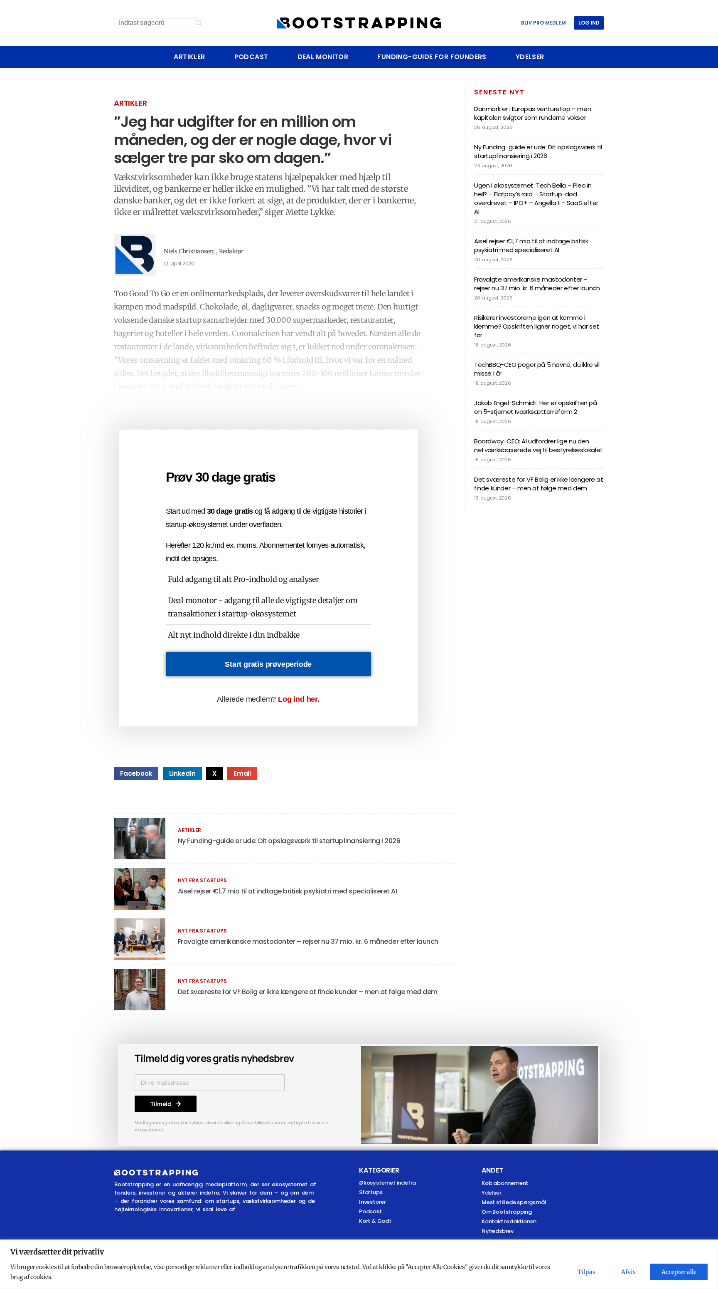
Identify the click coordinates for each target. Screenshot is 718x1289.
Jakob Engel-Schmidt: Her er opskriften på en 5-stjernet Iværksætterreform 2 (535, 407)
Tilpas (586, 1272)
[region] (359, 1264)
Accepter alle (678, 1272)
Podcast (251, 57)
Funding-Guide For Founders (431, 57)
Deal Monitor (323, 57)
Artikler (189, 57)
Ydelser (530, 57)
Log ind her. (299, 699)
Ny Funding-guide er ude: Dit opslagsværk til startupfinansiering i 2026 (289, 841)
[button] (136, 773)
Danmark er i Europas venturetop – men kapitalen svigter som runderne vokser (532, 113)
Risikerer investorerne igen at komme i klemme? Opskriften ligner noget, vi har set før (536, 326)
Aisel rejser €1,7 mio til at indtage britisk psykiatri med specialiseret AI (287, 891)
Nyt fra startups (202, 880)
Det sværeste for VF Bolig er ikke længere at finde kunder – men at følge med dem (308, 992)
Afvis (628, 1272)
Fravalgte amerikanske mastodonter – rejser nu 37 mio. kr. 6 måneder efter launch (308, 941)
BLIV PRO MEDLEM (543, 22)
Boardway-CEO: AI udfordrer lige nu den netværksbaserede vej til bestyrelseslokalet (538, 445)
